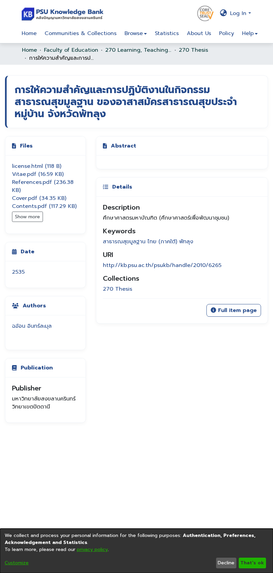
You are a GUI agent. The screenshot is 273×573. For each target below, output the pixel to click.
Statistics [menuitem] (167, 33)
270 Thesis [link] (193, 50)
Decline (226, 562)
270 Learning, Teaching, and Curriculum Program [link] (138, 50)
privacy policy (92, 549)
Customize (17, 562)
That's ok (252, 562)
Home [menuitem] (29, 33)
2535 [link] (18, 272)
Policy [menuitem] (226, 33)
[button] (64, 13)
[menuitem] (136, 33)
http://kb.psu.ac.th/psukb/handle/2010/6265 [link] (162, 265)
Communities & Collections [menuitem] (81, 33)
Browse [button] (134, 33)
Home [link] (29, 50)
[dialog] (136, 551)
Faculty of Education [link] (71, 50)
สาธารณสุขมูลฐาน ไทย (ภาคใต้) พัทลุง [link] (148, 242)
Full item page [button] (236, 310)
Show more (27, 216)
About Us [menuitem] (199, 33)
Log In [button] (239, 13)
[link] (36, 166)
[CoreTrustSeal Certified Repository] (205, 13)
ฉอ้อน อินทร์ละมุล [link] (32, 326)
